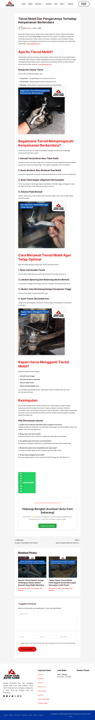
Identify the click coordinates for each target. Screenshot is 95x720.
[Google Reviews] (21, 696)
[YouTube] (12, 696)
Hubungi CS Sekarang (47, 526)
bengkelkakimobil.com (45, 64)
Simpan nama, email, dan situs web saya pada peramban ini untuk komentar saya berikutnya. (48, 643)
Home (24, 4)
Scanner (40, 682)
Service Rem (42, 687)
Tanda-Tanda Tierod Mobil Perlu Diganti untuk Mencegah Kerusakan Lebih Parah (62, 582)
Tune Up (40, 674)
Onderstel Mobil (42, 703)
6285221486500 (28, 482)
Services (38, 4)
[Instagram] (7, 696)
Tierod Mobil (35, 588)
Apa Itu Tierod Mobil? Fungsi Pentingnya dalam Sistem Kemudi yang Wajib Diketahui (31, 582)
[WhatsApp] (15, 696)
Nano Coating (42, 691)
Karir (56, 4)
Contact (70, 4)
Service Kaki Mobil (43, 699)
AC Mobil (40, 678)
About (30, 4)
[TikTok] (9, 696)
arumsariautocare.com (33, 43)
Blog (61, 4)
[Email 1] (18, 696)
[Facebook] (4, 696)
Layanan (48, 4)
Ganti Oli (40, 695)
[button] (42, 4)
